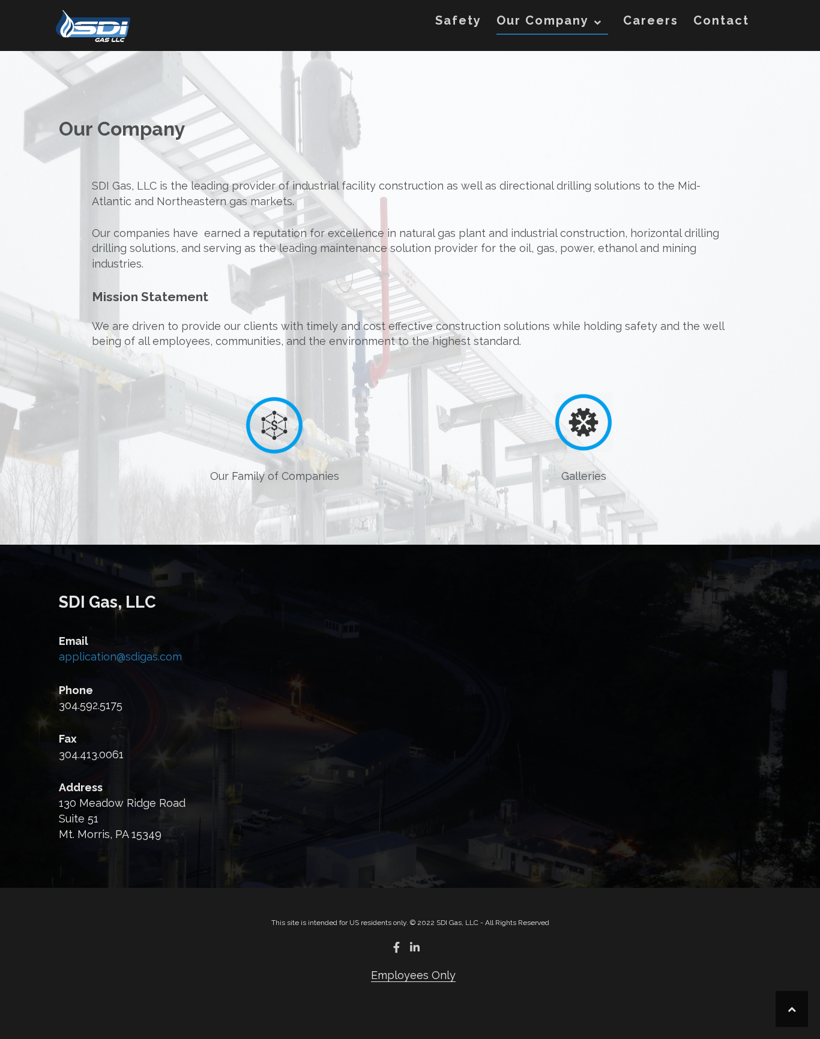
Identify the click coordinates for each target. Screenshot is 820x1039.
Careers (650, 20)
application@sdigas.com (120, 656)
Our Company (542, 20)
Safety (458, 20)
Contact (721, 20)
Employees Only (413, 975)
